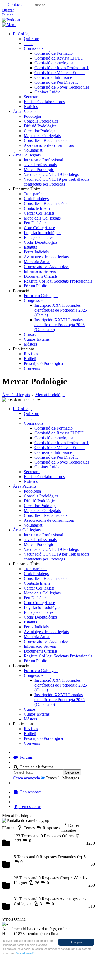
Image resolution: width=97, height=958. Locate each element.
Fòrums (26, 757)
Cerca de (72, 772)
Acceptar (76, 942)
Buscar (8, 10)
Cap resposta (30, 792)
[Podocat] (11, 20)
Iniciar (7, 15)
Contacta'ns (17, 4)
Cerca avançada (26, 778)
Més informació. (25, 953)
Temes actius (30, 806)
